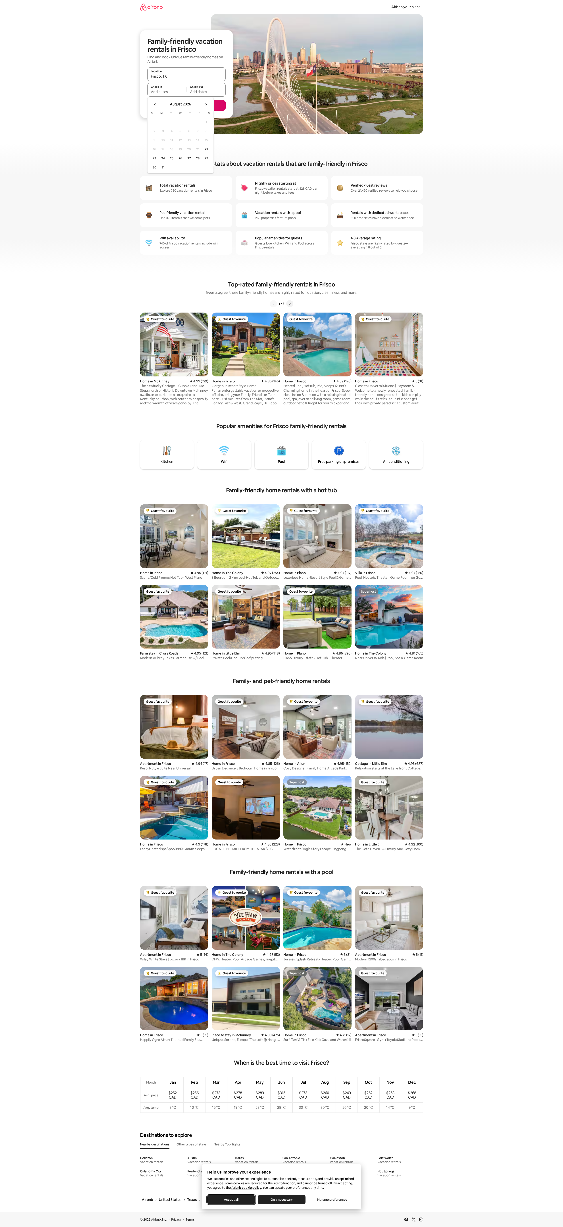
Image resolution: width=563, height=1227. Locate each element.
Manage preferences (332, 1200)
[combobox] (186, 76)
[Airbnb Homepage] (151, 7)
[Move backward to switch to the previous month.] (155, 104)
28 (198, 158)
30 (154, 167)
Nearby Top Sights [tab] (227, 1144)
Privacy (176, 1219)
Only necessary (282, 1200)
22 (206, 149)
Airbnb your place (406, 7)
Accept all (231, 1200)
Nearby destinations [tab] (154, 1144)
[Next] (289, 303)
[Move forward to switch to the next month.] (206, 104)
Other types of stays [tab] (192, 1144)
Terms (190, 1219)
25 (171, 158)
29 (206, 158)
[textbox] (167, 91)
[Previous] (273, 303)
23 (154, 158)
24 (163, 158)
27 (189, 158)
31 (163, 167)
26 (180, 158)
